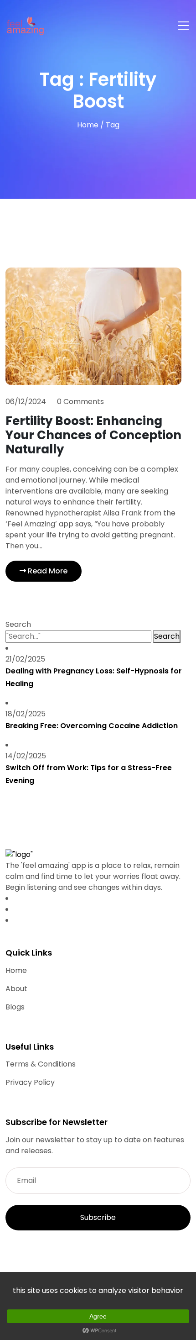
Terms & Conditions (40, 1064)
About (16, 988)
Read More (46, 571)
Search (18, 624)
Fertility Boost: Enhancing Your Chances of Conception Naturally (93, 435)
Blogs (15, 1007)
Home (88, 125)
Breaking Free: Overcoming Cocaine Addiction (91, 725)
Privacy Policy (30, 1082)
